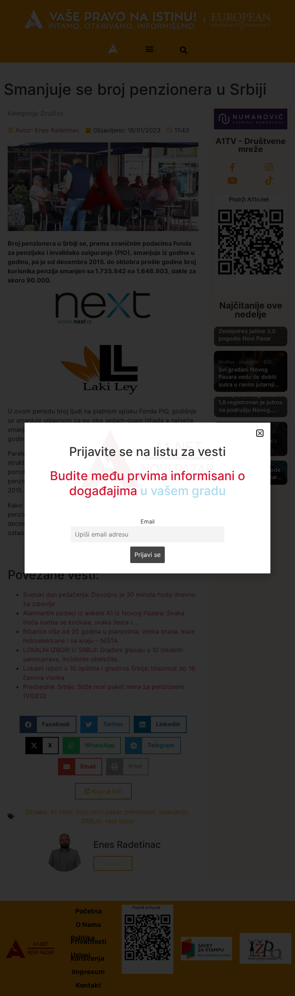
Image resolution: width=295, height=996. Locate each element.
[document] (147, 498)
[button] (260, 433)
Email (147, 521)
